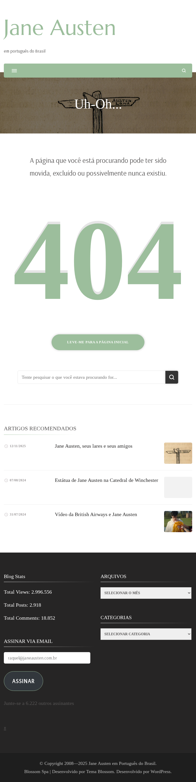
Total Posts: (17, 605)
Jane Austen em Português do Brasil (122, 763)
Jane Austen (60, 27)
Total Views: (17, 592)
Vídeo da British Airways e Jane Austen (96, 514)
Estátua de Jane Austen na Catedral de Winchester (106, 480)
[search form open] (184, 70)
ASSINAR (23, 681)
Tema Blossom (100, 771)
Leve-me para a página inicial (98, 342)
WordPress (160, 771)
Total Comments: (22, 618)
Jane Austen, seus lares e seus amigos (93, 446)
